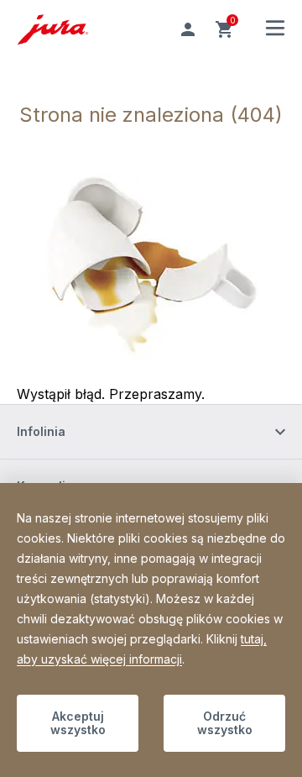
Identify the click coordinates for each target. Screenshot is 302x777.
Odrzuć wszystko (225, 723)
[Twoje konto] (188, 29)
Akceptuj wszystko (78, 723)
